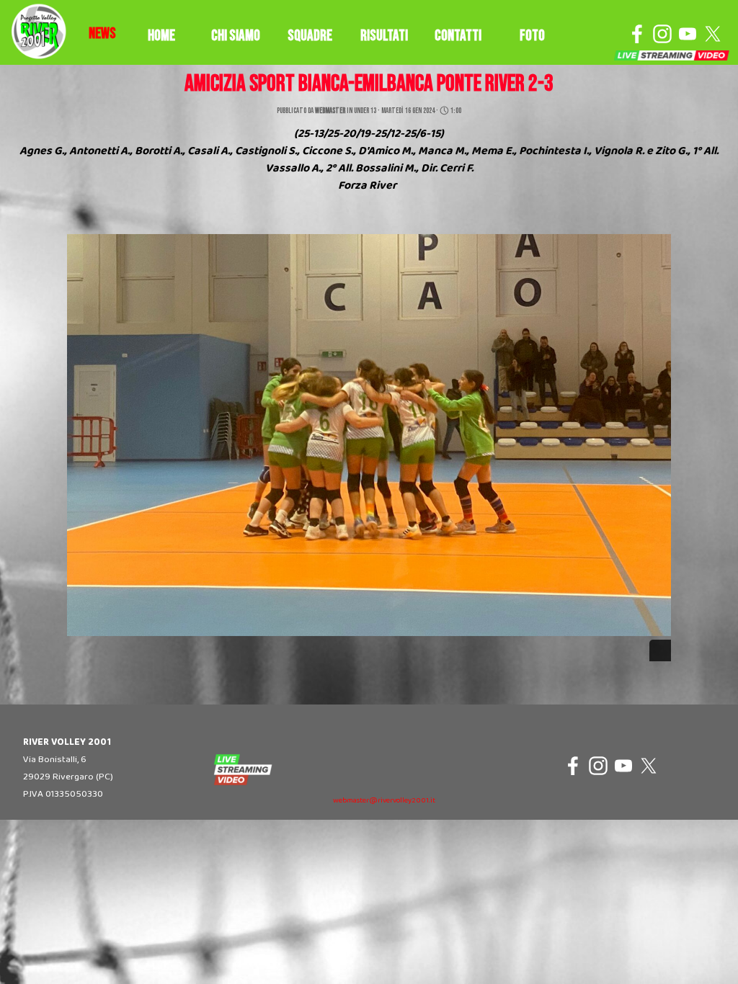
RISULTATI (384, 36)
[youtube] (687, 34)
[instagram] (662, 34)
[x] (713, 34)
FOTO (532, 36)
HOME (161, 36)
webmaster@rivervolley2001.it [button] (384, 801)
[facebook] (637, 34)
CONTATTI (458, 36)
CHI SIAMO (235, 36)
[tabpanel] (102, 33)
